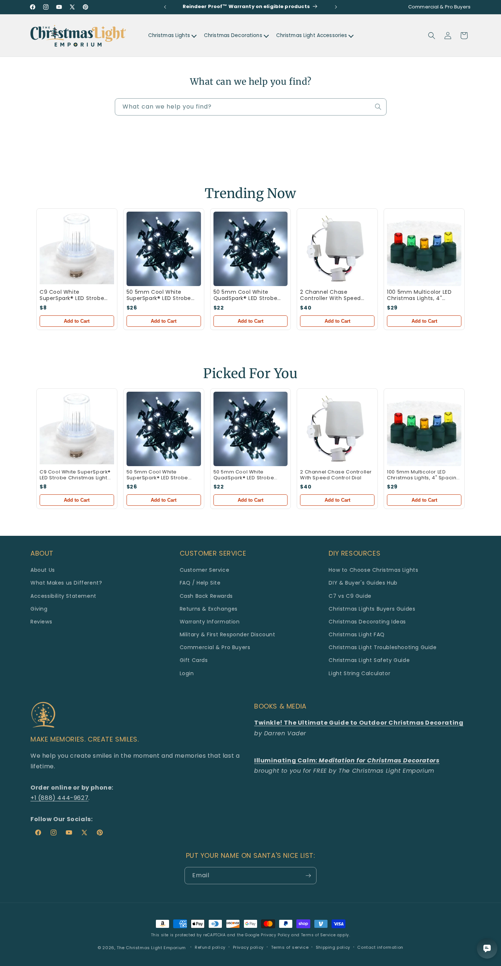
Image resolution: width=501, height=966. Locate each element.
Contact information (380, 947)
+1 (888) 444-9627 (59, 798)
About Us (42, 570)
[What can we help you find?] (378, 107)
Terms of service (290, 947)
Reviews (41, 621)
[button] (432, 36)
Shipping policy (333, 947)
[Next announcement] (336, 7)
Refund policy (210, 947)
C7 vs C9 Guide (350, 596)
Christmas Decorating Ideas (367, 621)
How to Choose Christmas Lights (373, 570)
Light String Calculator (359, 673)
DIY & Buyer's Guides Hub (363, 582)
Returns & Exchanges (209, 608)
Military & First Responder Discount (227, 634)
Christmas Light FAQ (356, 634)
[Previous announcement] (165, 7)
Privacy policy (248, 947)
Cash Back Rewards (206, 596)
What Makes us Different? (66, 582)
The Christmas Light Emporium (151, 948)
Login (187, 673)
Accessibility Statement (63, 596)
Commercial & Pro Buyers (215, 647)
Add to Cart (76, 321)
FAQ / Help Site (200, 582)
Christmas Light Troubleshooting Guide (382, 647)
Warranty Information (210, 621)
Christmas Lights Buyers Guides (372, 608)
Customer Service (205, 570)
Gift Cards (194, 660)
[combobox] (250, 107)
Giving (39, 608)
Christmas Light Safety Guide (369, 660)
